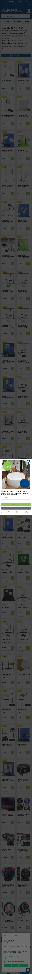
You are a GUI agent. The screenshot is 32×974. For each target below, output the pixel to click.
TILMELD (16, 504)
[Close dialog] (29, 461)
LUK (16, 508)
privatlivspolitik (26, 512)
